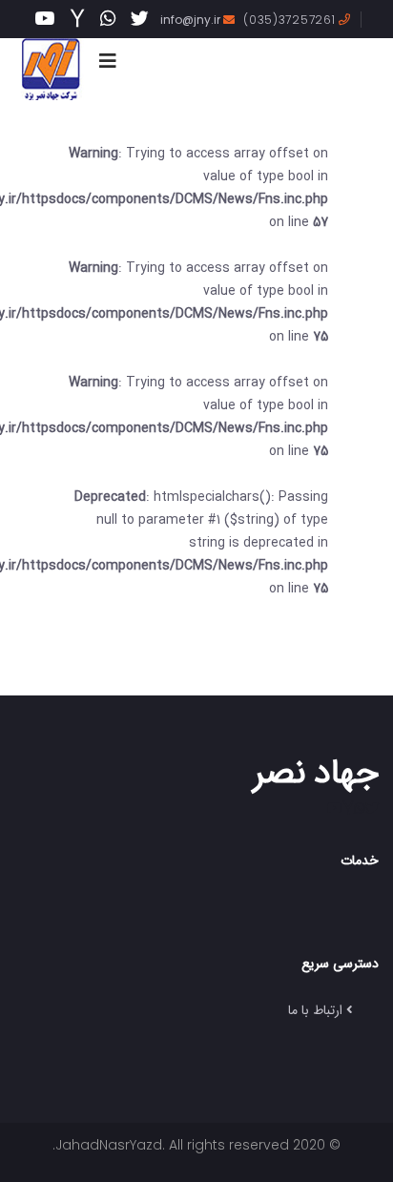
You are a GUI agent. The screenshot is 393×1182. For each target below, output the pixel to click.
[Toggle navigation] (108, 61)
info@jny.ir (191, 19)
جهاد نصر (316, 770)
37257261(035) (291, 19)
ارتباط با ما (315, 1009)
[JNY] (50, 69)
